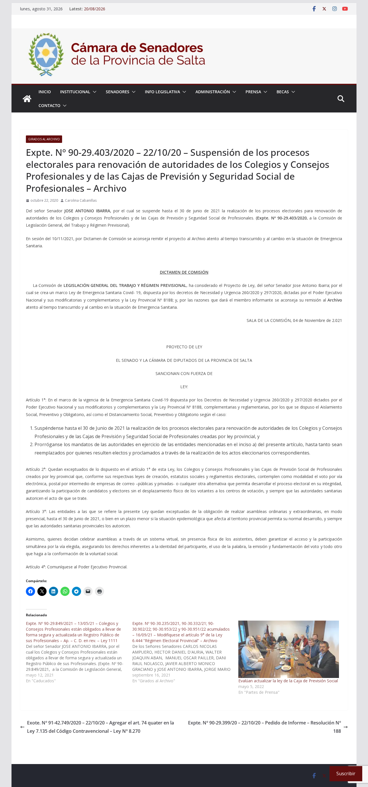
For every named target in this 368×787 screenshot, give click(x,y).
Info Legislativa (162, 91)
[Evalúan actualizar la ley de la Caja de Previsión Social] (288, 649)
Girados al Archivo (44, 139)
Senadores (117, 91)
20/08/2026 (94, 8)
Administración (212, 91)
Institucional (75, 91)
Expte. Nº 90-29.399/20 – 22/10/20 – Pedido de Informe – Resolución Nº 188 (264, 727)
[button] (93, 92)
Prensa (253, 91)
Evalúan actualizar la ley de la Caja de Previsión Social (288, 680)
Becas (283, 91)
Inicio (45, 91)
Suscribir (345, 773)
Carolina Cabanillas (81, 200)
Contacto (49, 105)
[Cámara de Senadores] (27, 99)
